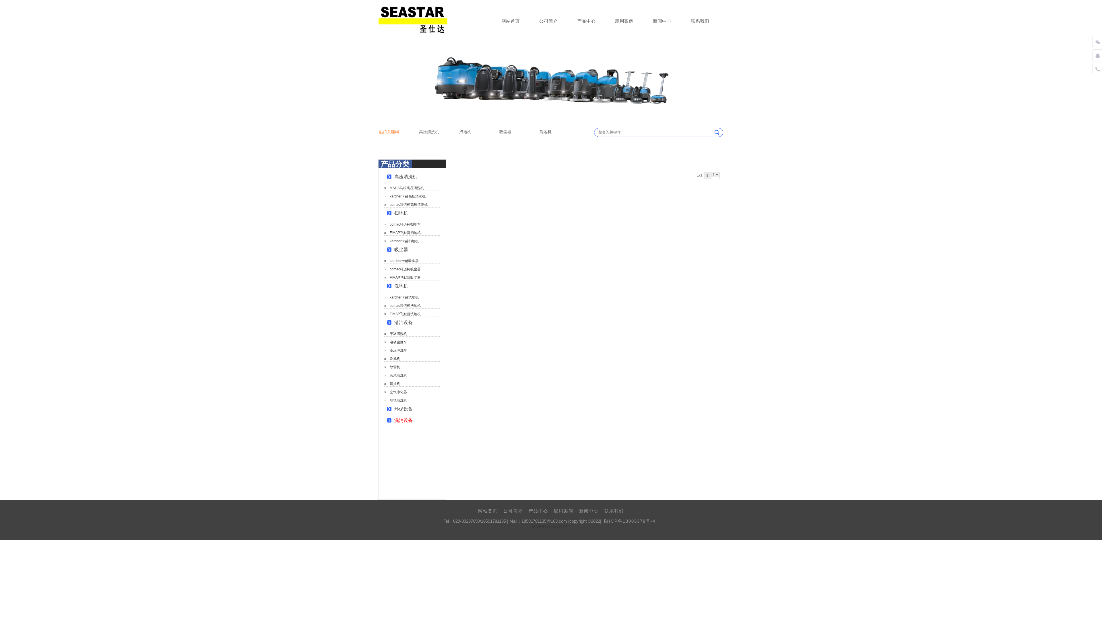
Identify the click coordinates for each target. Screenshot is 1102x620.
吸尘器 (401, 249)
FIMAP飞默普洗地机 (405, 314)
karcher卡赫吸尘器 (404, 261)
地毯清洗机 (398, 400)
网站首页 (510, 21)
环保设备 (403, 408)
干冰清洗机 (398, 334)
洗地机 (401, 286)
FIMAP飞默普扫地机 (405, 233)
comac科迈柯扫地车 (405, 224)
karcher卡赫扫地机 (404, 241)
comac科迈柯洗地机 (405, 306)
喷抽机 (395, 384)
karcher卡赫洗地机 (404, 297)
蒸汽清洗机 (398, 375)
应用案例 (624, 21)
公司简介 (548, 21)
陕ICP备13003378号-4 (629, 521)
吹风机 (395, 359)
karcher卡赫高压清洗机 (408, 196)
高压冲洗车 (398, 350)
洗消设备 (403, 420)
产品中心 (586, 21)
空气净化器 (398, 392)
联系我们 (700, 21)
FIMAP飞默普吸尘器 (405, 278)
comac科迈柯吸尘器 (405, 269)
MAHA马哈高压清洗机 (407, 188)
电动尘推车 (398, 342)
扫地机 (401, 213)
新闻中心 (662, 21)
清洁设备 (403, 322)
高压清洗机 (405, 176)
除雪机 (395, 367)
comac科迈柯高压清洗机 (409, 205)
